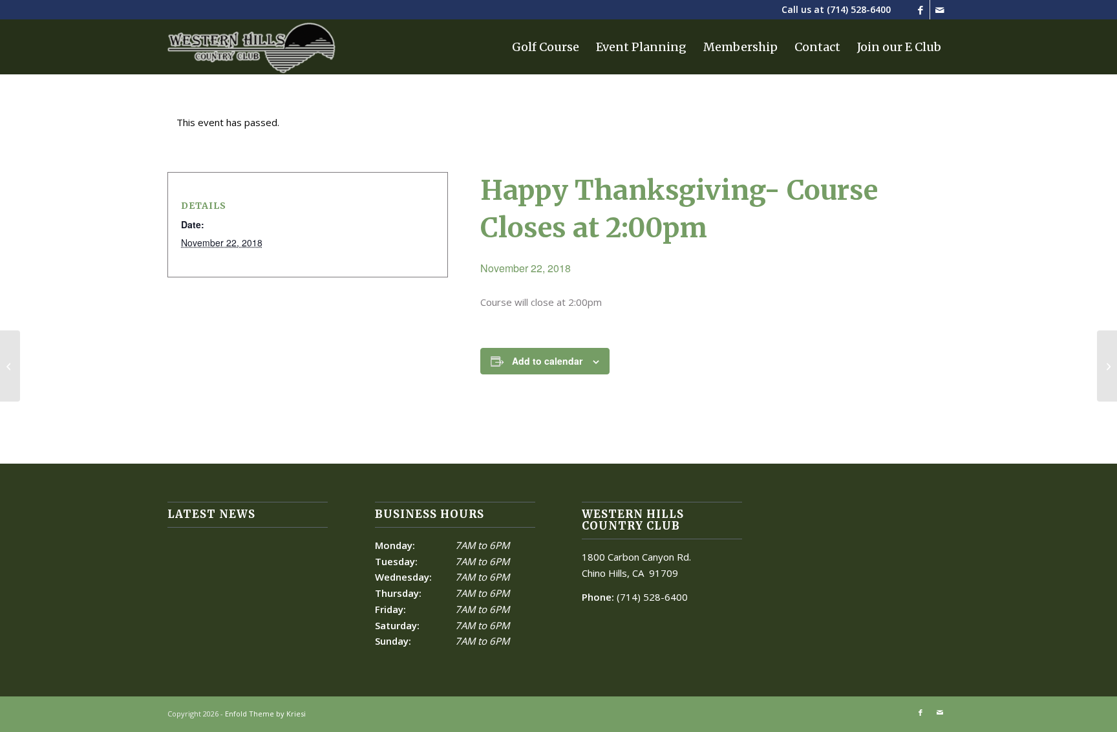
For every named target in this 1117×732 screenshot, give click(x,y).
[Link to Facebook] (920, 9)
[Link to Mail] (940, 9)
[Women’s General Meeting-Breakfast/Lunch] (10, 366)
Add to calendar (547, 360)
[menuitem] (546, 46)
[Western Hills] (251, 46)
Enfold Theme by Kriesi (265, 713)
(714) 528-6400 (859, 9)
